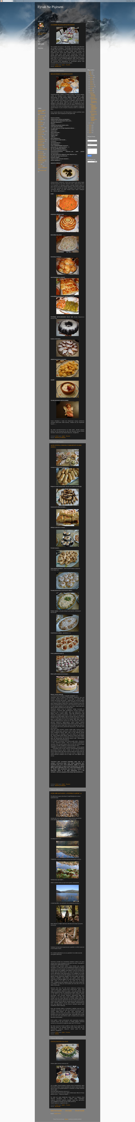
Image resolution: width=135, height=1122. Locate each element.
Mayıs (91, 82)
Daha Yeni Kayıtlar (56, 1110)
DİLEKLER (40, 124)
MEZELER (40, 142)
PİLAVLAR (40, 151)
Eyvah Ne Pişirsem (50, 6)
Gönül (40, 28)
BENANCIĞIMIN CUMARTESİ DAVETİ (61, 74)
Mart (91, 79)
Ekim (91, 90)
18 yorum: (68, 436)
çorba (39, 121)
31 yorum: (68, 64)
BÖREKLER (40, 119)
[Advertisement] (62, 14)
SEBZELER (40, 155)
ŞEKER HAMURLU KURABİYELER (42, 160)
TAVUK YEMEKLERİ (42, 167)
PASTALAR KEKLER (42, 149)
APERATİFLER (41, 116)
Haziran (92, 84)
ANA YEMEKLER (41, 113)
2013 (90, 132)
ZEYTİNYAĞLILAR (42, 170)
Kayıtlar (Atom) (57, 1113)
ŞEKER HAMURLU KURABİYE (42, 157)
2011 (90, 128)
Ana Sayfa (68, 1110)
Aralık (91, 122)
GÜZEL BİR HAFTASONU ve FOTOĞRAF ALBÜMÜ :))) (66, 793)
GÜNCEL (57, 1033)
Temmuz (92, 86)
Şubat (91, 77)
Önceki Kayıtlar (79, 1110)
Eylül (91, 88)
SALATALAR (57, 1106)
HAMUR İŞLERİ (41, 131)
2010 (90, 127)
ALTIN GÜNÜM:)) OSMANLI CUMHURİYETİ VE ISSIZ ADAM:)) (93, 107)
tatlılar (39, 164)
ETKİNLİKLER (41, 127)
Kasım (91, 92)
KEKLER (40, 136)
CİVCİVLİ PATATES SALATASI (59, 1041)
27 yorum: (68, 1105)
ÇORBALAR (40, 122)
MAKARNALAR (41, 141)
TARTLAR (40, 162)
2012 (90, 130)
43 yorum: (68, 784)
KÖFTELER (40, 137)
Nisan (91, 81)
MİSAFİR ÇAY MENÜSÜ (60, 437)
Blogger (66, 1119)
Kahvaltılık (40, 132)
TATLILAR (40, 166)
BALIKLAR (40, 117)
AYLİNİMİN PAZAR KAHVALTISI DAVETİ (62, 25)
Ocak (91, 75)
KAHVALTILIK (58, 66)
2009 (90, 125)
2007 (90, 72)
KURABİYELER (41, 139)
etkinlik (39, 126)
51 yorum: (68, 1032)
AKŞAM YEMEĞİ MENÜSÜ (41, 111)
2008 (90, 73)
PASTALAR (40, 147)
